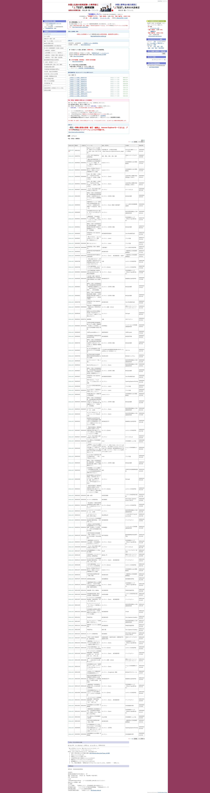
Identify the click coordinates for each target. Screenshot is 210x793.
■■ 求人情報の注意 (48, 43)
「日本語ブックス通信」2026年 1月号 (78, 89)
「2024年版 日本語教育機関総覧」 (86, 68)
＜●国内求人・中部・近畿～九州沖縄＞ (53, 57)
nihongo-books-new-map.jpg (155, 36)
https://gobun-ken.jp (85, 44)
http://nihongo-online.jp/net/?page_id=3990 (100, 753)
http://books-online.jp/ (96, 790)
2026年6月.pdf (95, 53)
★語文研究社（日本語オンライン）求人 (53, 88)
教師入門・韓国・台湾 (49, 38)
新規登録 (160, 1)
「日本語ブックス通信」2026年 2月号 (78, 87)
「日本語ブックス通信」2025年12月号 (78, 93)
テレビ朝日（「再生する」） (157, 43)
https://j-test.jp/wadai (78, 56)
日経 (153, 48)
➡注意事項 (103, 115)
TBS (155, 41)
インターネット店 (154, 28)
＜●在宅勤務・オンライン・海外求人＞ (53, 52)
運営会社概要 (47, 90)
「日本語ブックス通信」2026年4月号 (78, 83)
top (51, 25)
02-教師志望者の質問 (49, 66)
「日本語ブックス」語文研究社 (90, 43)
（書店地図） (95, 18)
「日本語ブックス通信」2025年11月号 (78, 96)
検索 (144, 140)
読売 (155, 46)
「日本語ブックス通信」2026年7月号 (78, 77)
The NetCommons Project (162, 792)
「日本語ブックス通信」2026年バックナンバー (80, 91)
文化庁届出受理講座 (154, 67)
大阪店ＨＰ (153, 31)
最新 (69, 75)
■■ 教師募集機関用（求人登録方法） (53, 45)
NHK (155, 44)
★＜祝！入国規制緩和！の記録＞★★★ (53, 48)
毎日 (162, 46)
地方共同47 (161, 48)
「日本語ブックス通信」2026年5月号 (78, 81)
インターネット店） (105, 18)
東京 (156, 48)
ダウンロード (47, 85)
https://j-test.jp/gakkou (77, 61)
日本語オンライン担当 (114, 77)
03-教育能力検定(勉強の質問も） (52, 69)
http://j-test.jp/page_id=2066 (99, 54)
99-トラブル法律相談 (49, 81)
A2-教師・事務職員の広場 (50, 76)
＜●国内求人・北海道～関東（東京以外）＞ (54, 55)
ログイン (165, 1)
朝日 (158, 46)
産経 (149, 48)
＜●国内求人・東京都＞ (50, 50)
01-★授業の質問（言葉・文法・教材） (53, 64)
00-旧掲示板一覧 (48, 83)
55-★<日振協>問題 (49, 78)
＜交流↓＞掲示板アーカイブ (51, 62)
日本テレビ (149, 44)
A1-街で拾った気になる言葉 (51, 74)
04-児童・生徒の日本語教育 (51, 71)
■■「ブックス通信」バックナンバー (53, 41)
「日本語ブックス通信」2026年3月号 (78, 85)
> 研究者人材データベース (54, 23)
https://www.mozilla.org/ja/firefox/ (80, 27)
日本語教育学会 (49, 28)
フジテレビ (160, 41)
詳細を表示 (71, 150)
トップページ (47, 34)
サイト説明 (47, 36)
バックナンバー (105, 53)
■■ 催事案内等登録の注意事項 (51, 59)
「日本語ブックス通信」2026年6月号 (78, 79)
